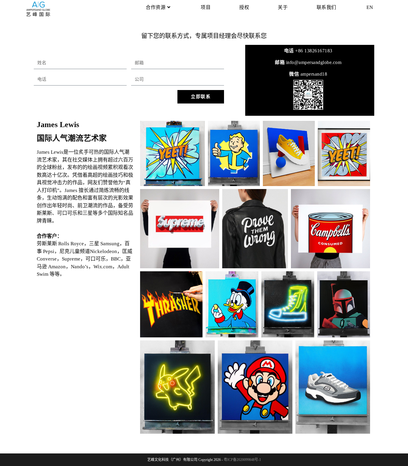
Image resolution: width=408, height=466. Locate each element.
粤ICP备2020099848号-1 (242, 460)
